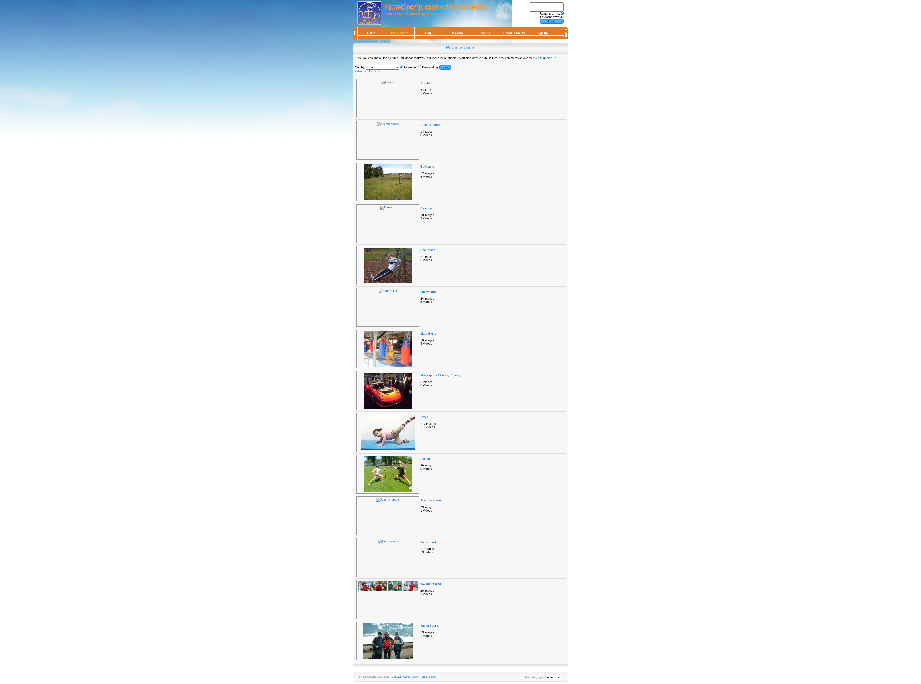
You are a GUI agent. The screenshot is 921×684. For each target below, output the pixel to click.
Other (424, 417)
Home (371, 33)
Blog (428, 33)
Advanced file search (369, 71)
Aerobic (425, 83)
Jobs (415, 676)
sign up (551, 58)
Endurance (427, 250)
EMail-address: (519, 4)
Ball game (427, 166)
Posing (425, 458)
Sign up (542, 33)
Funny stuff (428, 292)
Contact (396, 676)
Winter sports (429, 625)
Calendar (457, 33)
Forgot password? (552, 17)
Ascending (411, 67)
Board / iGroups (514, 33)
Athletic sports (430, 125)
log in (539, 58)
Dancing (426, 208)
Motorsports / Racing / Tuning (440, 375)
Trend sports (429, 542)
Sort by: (360, 67)
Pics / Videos (400, 33)
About (406, 676)
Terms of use (428, 676)
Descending (430, 67)
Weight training (430, 584)
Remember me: (550, 13)
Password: (522, 9)
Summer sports (431, 500)
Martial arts (428, 333)
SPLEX (485, 33)
